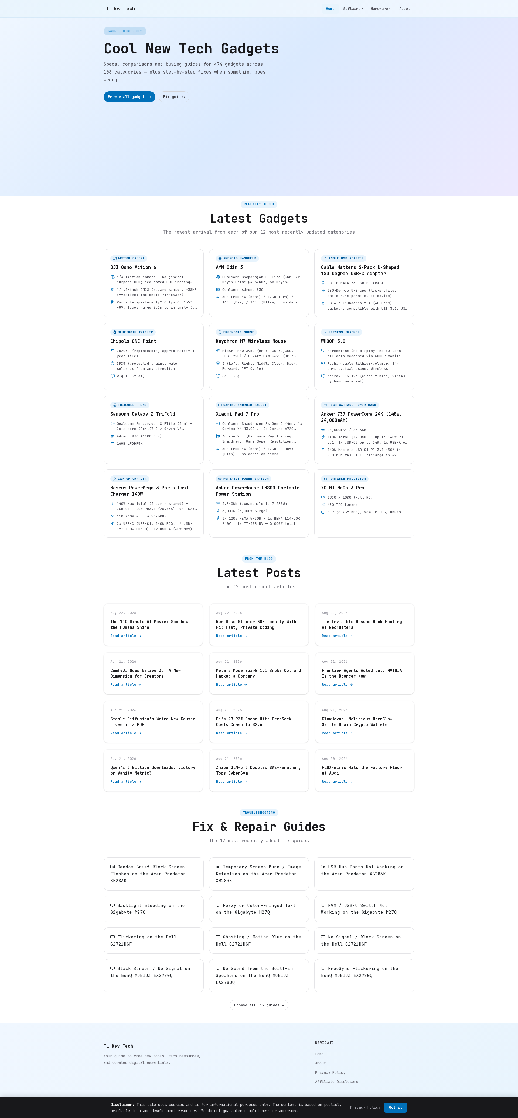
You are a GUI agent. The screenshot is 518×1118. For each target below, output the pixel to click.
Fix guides (174, 96)
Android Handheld (240, 258)
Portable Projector (347, 479)
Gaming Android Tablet (245, 405)
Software (353, 8)
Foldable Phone (132, 405)
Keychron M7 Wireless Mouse (251, 341)
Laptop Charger (132, 479)
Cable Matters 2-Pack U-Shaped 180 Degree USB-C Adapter (360, 270)
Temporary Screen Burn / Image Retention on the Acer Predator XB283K (258, 874)
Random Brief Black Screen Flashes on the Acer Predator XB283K (148, 874)
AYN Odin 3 (229, 267)
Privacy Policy (330, 1072)
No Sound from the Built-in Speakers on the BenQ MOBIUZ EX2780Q (254, 975)
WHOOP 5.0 (333, 341)
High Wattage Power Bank (352, 405)
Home (330, 8)
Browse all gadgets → (129, 96)
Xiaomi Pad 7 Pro (237, 414)
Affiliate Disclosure (336, 1081)
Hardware (381, 8)
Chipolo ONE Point (133, 341)
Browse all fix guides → (259, 1005)
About (404, 8)
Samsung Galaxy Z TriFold (142, 414)
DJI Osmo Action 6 (133, 267)
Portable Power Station (246, 479)
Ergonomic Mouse (238, 332)
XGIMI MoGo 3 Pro (342, 488)
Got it (395, 1107)
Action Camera (131, 258)
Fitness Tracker (344, 332)
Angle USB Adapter (346, 258)
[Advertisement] (259, 142)
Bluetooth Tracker (135, 332)
